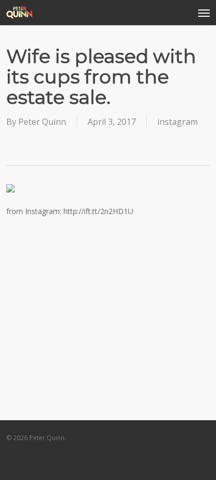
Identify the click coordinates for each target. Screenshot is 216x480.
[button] (204, 12)
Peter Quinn (42, 121)
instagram (177, 121)
